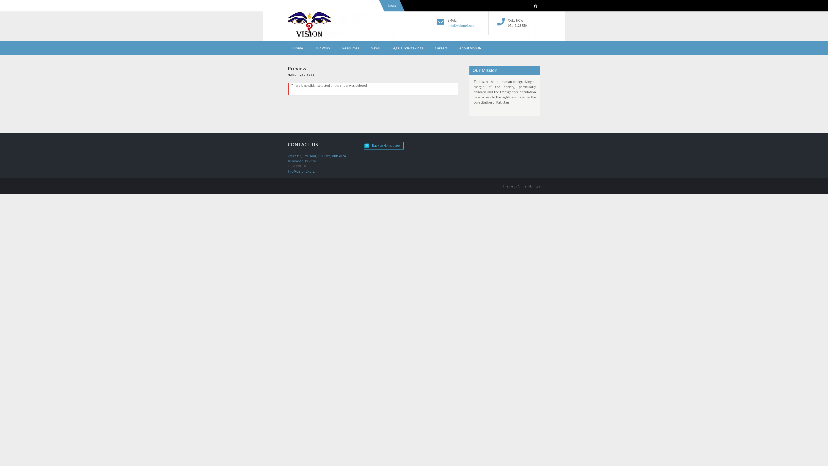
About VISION (470, 48)
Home (298, 48)
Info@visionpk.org (301, 171)
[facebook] (535, 6)
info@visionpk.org (460, 25)
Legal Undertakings (407, 48)
